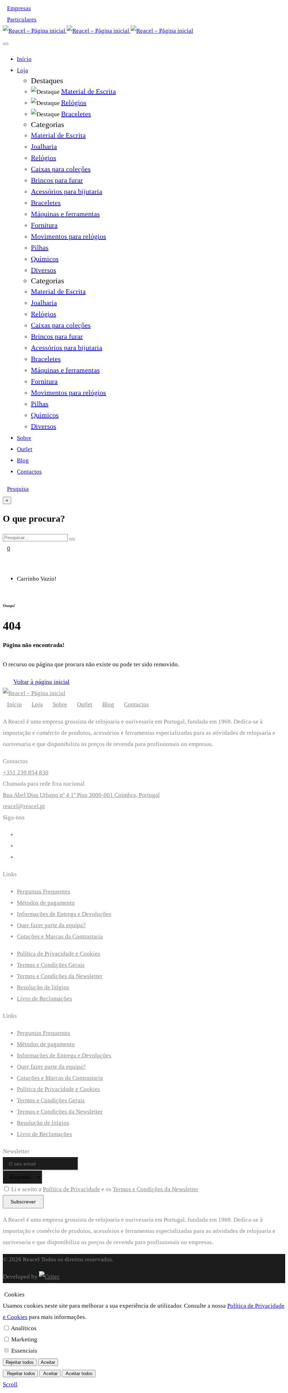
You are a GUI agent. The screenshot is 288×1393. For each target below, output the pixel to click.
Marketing (24, 1339)
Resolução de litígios (43, 987)
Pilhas (39, 247)
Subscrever (23, 1201)
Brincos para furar (57, 180)
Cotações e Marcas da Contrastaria (60, 936)
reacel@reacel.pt (24, 806)
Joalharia (44, 146)
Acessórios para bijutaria (66, 191)
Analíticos (24, 1328)
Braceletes (46, 202)
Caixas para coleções (61, 169)
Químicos (45, 259)
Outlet (24, 449)
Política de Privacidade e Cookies (58, 953)
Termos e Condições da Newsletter (60, 976)
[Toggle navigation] (5, 44)
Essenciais (24, 1350)
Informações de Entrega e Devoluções (64, 914)
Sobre (24, 438)
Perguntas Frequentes (43, 891)
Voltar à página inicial (41, 681)
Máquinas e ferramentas (65, 214)
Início (24, 59)
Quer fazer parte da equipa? (51, 925)
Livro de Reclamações (44, 998)
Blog (23, 460)
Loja (22, 70)
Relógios (43, 157)
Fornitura (44, 225)
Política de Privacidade (71, 1189)
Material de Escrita (58, 135)
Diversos (43, 270)
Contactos (29, 471)
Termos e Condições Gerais (51, 965)
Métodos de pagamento (46, 902)
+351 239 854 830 (25, 772)
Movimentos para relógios (68, 236)
